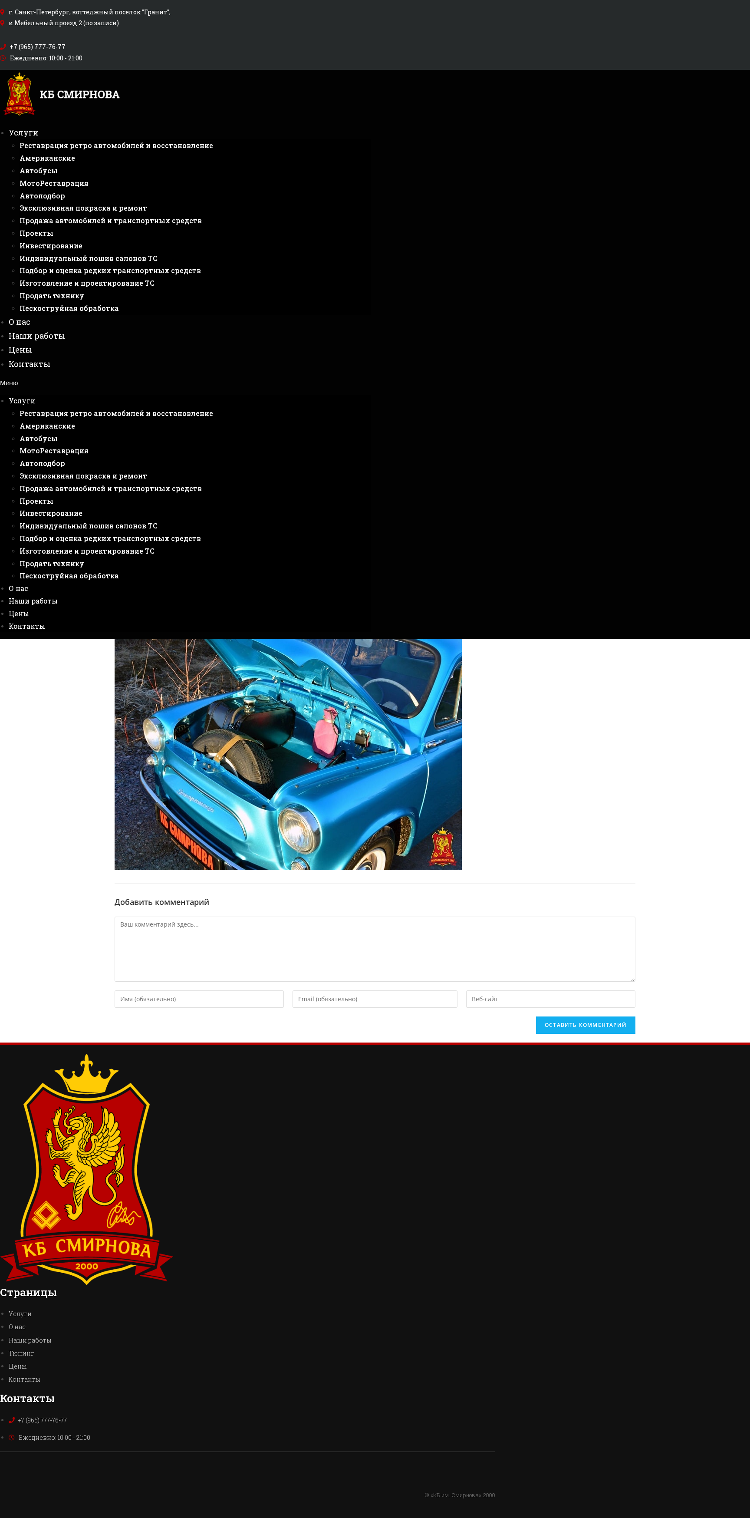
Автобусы (39, 170)
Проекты (36, 233)
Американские (47, 157)
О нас (19, 322)
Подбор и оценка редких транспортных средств (110, 270)
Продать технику (52, 295)
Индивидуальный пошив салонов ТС (89, 258)
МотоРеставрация (54, 183)
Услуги (24, 132)
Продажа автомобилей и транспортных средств (111, 220)
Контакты (29, 364)
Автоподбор (42, 195)
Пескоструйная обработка (69, 308)
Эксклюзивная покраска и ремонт (83, 207)
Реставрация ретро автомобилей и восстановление (116, 145)
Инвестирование (51, 245)
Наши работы (37, 335)
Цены (20, 349)
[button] (185, 382)
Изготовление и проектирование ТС (87, 282)
